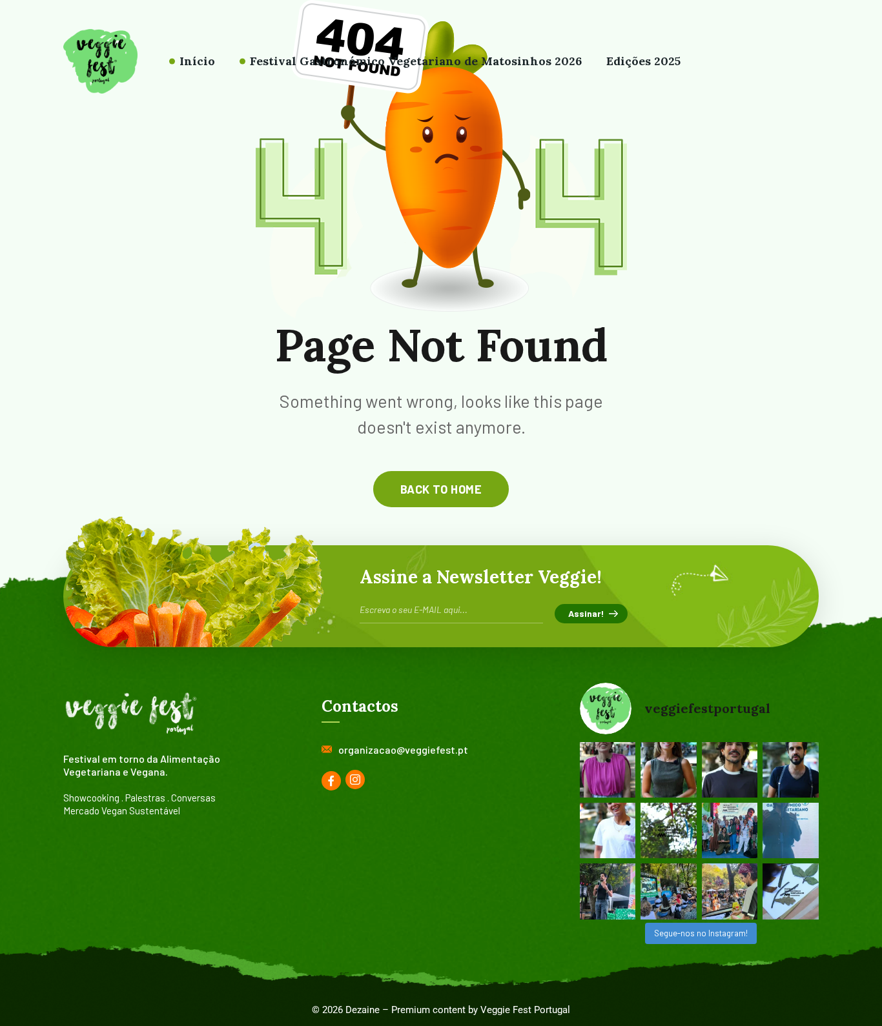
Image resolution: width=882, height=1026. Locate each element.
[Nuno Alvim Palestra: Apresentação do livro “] (607, 891)
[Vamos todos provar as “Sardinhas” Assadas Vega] (669, 891)
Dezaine (362, 1010)
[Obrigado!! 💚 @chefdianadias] (607, 770)
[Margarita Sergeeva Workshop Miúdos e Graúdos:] (791, 891)
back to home (441, 489)
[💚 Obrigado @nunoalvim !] (791, 770)
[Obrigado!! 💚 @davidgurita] (730, 770)
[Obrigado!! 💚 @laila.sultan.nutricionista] (669, 770)
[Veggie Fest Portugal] (100, 61)
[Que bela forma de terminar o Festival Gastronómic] (730, 830)
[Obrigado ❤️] (607, 830)
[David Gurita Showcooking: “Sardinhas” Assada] (730, 891)
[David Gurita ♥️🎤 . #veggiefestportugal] (791, 830)
